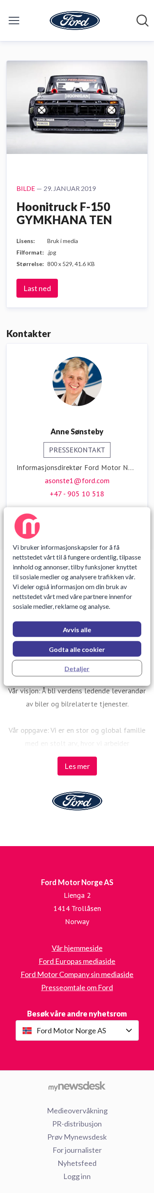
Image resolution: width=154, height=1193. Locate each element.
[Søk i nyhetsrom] (142, 20)
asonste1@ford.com (77, 480)
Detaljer (77, 668)
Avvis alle (77, 629)
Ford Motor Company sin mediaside (77, 974)
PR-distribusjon (77, 1123)
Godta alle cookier (77, 649)
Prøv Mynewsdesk (77, 1136)
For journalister (77, 1149)
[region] (77, 596)
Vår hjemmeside (77, 947)
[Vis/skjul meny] (14, 21)
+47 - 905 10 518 (77, 493)
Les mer (77, 766)
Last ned (37, 288)
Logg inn (77, 1176)
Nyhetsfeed (77, 1163)
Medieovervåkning (77, 1110)
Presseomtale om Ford (77, 987)
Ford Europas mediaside (77, 961)
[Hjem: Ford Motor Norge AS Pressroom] (75, 20)
